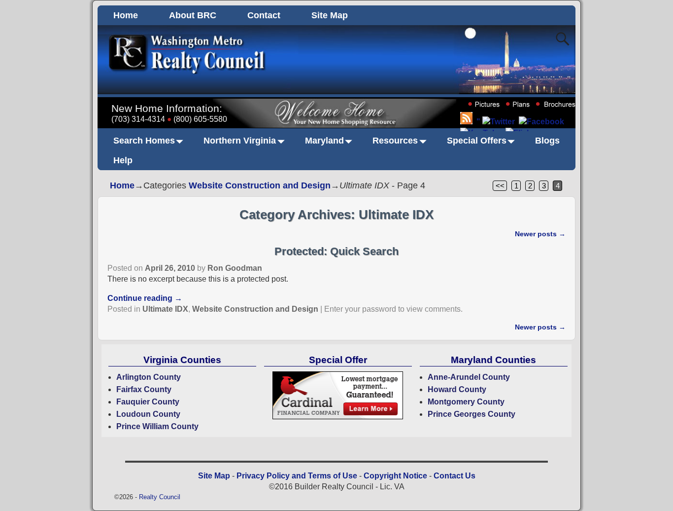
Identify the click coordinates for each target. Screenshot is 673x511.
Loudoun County (148, 414)
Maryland (324, 141)
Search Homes (144, 141)
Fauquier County (147, 402)
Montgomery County (466, 402)
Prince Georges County (471, 414)
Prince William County (157, 426)
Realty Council (159, 497)
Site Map (329, 15)
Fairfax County (143, 389)
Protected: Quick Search (336, 251)
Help (123, 160)
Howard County (457, 389)
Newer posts (540, 234)
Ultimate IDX (165, 309)
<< (500, 186)
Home (125, 15)
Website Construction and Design (260, 185)
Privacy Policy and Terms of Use (296, 476)
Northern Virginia (239, 141)
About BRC (192, 15)
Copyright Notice (395, 476)
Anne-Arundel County (469, 377)
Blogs (547, 141)
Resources (395, 141)
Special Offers (476, 141)
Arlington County (148, 377)
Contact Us (454, 476)
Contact (263, 15)
